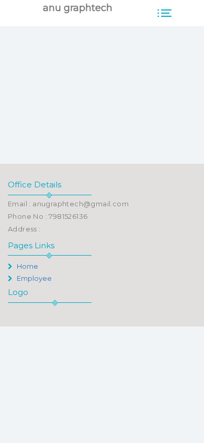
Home (26, 266)
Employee (33, 278)
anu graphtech (77, 8)
